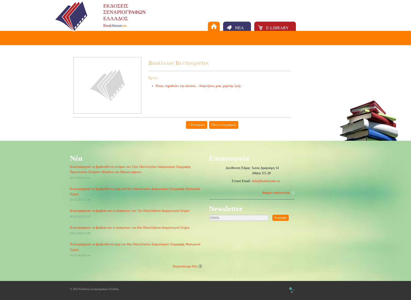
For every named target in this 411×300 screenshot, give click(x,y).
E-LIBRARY (277, 27)
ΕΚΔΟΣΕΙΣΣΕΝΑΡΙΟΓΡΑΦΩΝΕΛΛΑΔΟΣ (124, 12)
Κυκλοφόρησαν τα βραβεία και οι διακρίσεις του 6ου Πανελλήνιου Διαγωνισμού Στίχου (129, 227)
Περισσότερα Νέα (185, 266)
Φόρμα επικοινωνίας (276, 192)
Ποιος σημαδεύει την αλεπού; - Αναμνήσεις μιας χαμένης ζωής (198, 86)
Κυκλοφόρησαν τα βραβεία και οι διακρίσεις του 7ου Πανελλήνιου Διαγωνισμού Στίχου (129, 211)
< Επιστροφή (196, 124)
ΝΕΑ (239, 27)
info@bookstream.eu (266, 181)
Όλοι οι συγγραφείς (223, 124)
